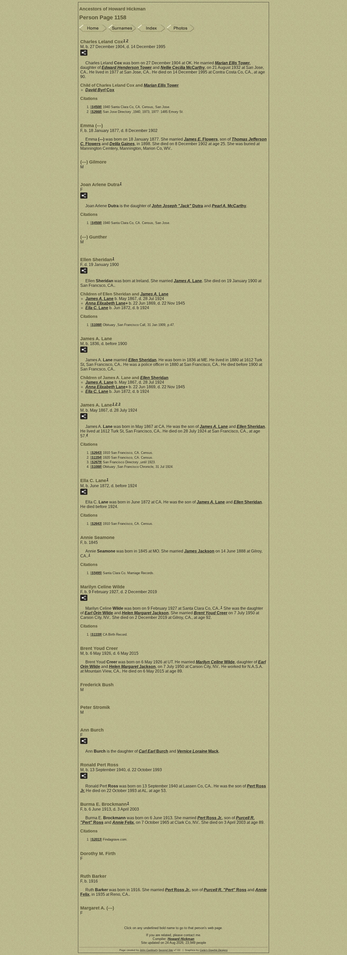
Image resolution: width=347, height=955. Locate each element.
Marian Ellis (232, 63)
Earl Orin (99, 613)
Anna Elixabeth (105, 303)
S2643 (96, 453)
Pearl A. (229, 206)
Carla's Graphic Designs (214, 950)
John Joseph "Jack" (177, 206)
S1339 (96, 634)
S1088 (96, 325)
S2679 (96, 462)
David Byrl (99, 90)
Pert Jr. (209, 818)
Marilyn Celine (215, 662)
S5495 (96, 573)
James (199, 551)
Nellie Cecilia (183, 67)
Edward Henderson (127, 67)
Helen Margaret (145, 613)
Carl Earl (153, 751)
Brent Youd (210, 613)
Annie (123, 822)
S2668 (96, 112)
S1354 (96, 457)
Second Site (166, 950)
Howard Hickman (181, 939)
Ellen (142, 360)
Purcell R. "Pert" (225, 890)
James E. (201, 139)
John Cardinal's (149, 950)
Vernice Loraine (197, 751)
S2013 (96, 839)
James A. (188, 281)
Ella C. (96, 308)
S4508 (96, 107)
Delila (122, 144)
